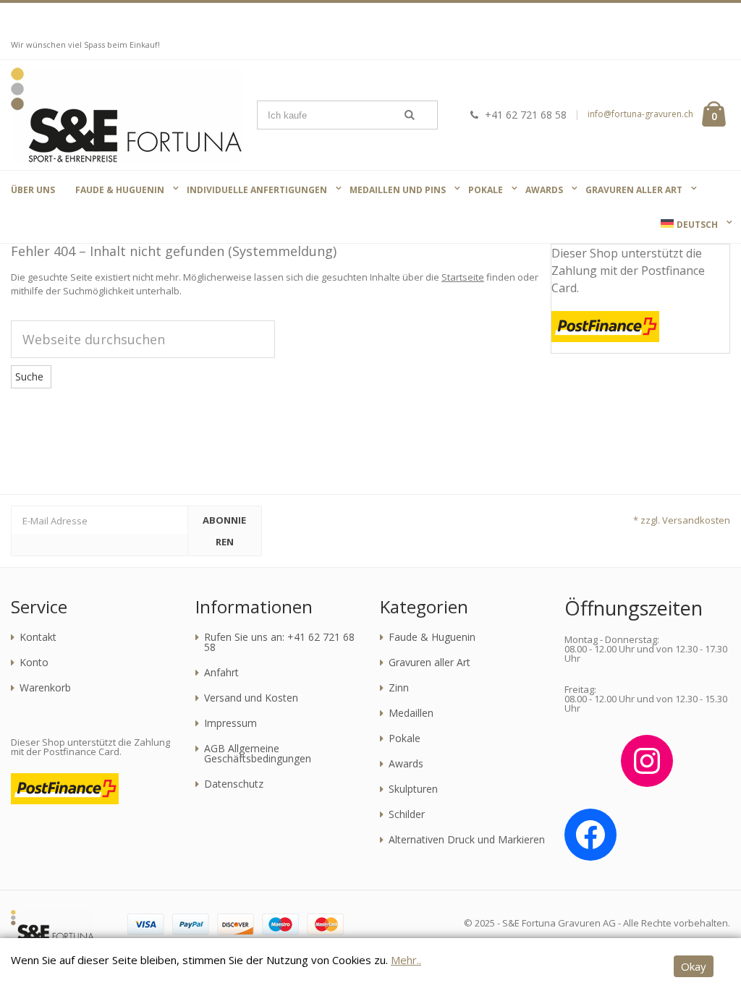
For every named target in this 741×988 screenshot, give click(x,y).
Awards (406, 764)
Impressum (230, 723)
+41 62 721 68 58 (526, 115)
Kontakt (38, 637)
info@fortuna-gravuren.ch (640, 114)
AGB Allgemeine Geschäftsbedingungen (257, 754)
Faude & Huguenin (432, 637)
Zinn (399, 688)
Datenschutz (233, 784)
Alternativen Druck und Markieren (467, 840)
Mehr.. (406, 960)
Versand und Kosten (251, 698)
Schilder (407, 814)
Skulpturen (413, 789)
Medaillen (411, 713)
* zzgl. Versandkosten (681, 520)
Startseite (462, 277)
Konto (34, 662)
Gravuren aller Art (429, 662)
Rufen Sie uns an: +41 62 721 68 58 (279, 642)
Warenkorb (45, 688)
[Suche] (409, 115)
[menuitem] (689, 224)
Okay (693, 966)
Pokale (404, 738)
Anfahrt (221, 673)
